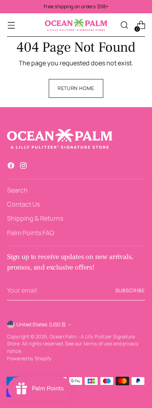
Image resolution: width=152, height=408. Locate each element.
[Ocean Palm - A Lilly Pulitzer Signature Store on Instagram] (24, 167)
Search (17, 190)
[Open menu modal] (11, 25)
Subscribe (130, 290)
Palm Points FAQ (30, 232)
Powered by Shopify (29, 358)
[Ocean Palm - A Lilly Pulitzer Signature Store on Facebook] (11, 167)
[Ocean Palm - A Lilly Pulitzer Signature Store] (76, 25)
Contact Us (23, 204)
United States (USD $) (41, 324)
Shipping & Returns (35, 218)
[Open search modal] (124, 25)
